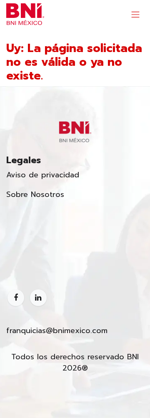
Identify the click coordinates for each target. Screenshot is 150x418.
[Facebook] (16, 297)
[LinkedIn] (38, 297)
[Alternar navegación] (135, 14)
